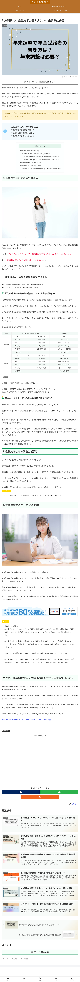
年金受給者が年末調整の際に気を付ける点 (36, 154)
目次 (37, 146)
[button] (74, 538)
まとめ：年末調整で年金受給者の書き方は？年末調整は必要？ (40, 168)
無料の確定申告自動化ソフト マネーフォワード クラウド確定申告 (26, 720)
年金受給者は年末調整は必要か (30, 163)
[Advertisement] (40, 760)
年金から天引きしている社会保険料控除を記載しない (41, 159)
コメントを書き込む (40, 952)
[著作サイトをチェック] (21, 792)
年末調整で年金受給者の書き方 (30, 150)
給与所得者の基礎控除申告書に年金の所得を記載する (41, 156)
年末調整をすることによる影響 (30, 166)
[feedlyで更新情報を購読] (59, 792)
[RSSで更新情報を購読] (40, 797)
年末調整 (6, 731)
